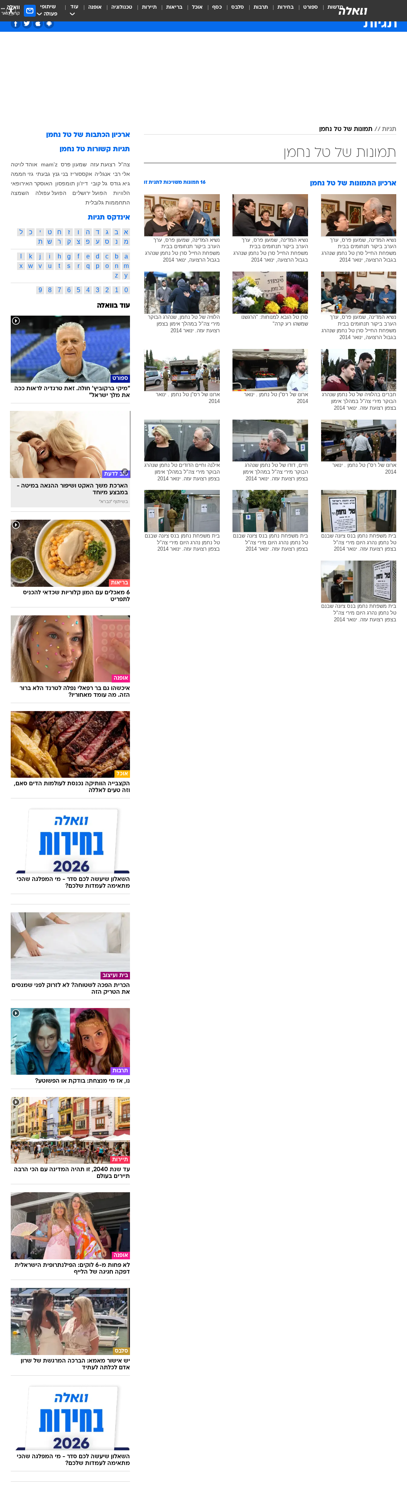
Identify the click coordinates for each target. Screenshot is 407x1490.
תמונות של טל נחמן (345, 129)
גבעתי (43, 174)
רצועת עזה (102, 164)
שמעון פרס (74, 164)
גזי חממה (22, 174)
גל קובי (99, 183)
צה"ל (124, 164)
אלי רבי (121, 174)
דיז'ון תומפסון (71, 183)
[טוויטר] (27, 24)
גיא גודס (120, 183)
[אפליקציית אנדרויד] (49, 24)
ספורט (310, 7)
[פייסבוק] (16, 24)
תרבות (261, 7)
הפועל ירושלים (89, 193)
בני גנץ (60, 174)
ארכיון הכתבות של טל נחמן (88, 135)
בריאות (174, 7)
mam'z (49, 164)
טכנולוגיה (121, 7)
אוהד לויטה (24, 164)
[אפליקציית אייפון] (38, 24)
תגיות (389, 129)
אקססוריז (81, 174)
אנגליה (102, 174)
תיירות (149, 7)
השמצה (20, 193)
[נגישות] (11, 10)
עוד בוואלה (113, 306)
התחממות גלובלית (107, 202)
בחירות (285, 7)
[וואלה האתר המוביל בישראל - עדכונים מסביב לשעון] (353, 11)
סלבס (237, 7)
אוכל (197, 7)
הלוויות (121, 193)
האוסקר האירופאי (31, 183)
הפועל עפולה (50, 193)
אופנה (95, 7)
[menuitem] (306, 11)
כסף (217, 7)
